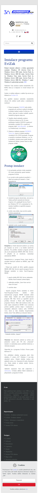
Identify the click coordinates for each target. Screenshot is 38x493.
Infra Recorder (22, 126)
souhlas (15, 469)
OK (19, 484)
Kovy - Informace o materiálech (14, 420)
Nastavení (19, 480)
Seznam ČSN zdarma (11, 425)
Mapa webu (8, 457)
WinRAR (21, 107)
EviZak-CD (14, 95)
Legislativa (8, 446)
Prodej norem (9, 423)
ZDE (25, 82)
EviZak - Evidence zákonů (13, 417)
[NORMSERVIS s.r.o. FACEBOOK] (17, 35)
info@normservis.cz (20, 30)
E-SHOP (8, 438)
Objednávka (8, 451)
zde (27, 489)
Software (8, 441)
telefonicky (7, 371)
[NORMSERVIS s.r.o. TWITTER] (20, 35)
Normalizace (9, 444)
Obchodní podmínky (11, 459)
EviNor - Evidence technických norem (16, 415)
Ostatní (7, 449)
